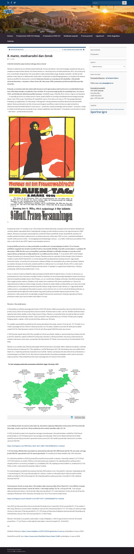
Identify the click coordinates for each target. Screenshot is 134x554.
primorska (107, 109)
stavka (115, 109)
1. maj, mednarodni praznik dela (72, 49)
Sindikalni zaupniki (71, 36)
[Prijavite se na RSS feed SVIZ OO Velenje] (8, 2)
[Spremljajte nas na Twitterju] (15, 2)
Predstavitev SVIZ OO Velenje (28, 36)
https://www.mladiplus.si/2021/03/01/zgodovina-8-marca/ (43, 531)
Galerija (10, 41)
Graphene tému (21, 551)
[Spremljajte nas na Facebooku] (11, 2)
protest (112, 109)
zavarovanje (121, 109)
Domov (10, 36)
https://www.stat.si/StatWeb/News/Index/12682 (42, 536)
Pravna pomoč (87, 36)
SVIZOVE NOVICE (17, 49)
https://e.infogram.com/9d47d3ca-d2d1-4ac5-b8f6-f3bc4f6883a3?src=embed (36, 446)
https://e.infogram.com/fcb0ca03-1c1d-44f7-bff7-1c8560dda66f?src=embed (35, 498)
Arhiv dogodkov (113, 36)
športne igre (99, 112)
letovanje (101, 109)
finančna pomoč (95, 109)
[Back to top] (129, 549)
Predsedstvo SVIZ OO (51, 36)
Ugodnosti (100, 36)
